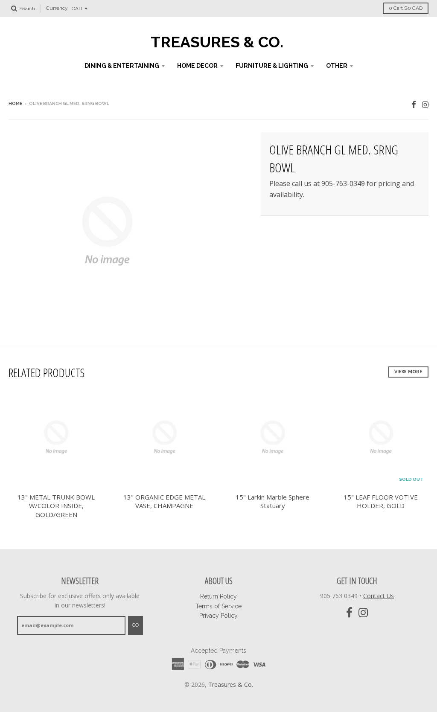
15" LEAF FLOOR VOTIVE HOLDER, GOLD (381, 501)
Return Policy (218, 596)
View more (408, 372)
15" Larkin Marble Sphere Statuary (272, 501)
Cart (405, 8)
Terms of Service (218, 606)
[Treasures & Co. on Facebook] (413, 104)
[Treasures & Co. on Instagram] (425, 104)
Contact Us (378, 596)
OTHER (336, 65)
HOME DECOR (197, 65)
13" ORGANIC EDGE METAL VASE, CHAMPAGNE (164, 501)
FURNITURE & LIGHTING (272, 65)
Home (15, 103)
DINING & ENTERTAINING (121, 65)
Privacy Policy (218, 615)
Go (135, 625)
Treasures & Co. (217, 41)
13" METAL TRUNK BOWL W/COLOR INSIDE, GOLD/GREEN (56, 506)
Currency (57, 9)
